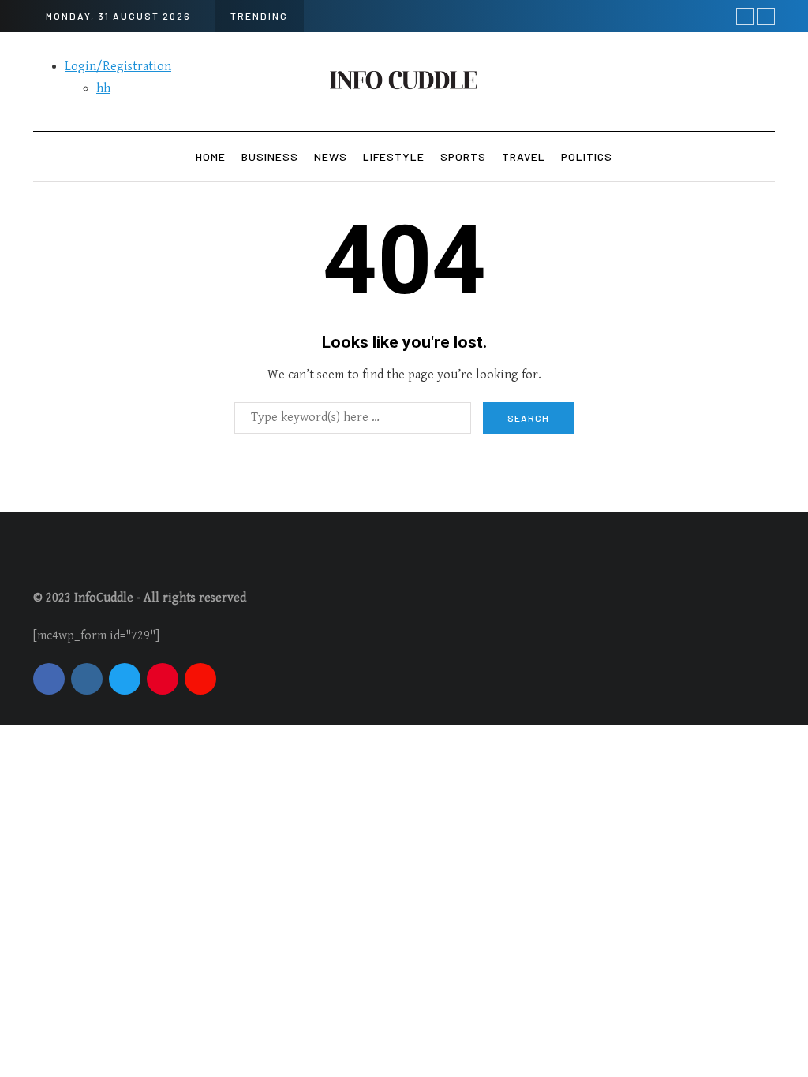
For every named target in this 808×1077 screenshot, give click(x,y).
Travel (523, 156)
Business (269, 156)
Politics (586, 156)
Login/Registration (118, 66)
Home (211, 156)
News (330, 156)
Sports (463, 156)
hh (103, 88)
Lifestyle (394, 156)
